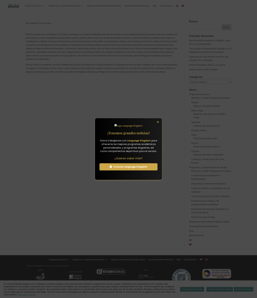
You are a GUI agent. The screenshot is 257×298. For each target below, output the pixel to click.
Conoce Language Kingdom (130, 166)
